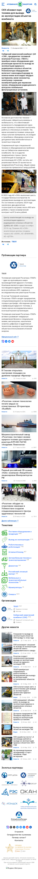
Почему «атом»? (19, 837)
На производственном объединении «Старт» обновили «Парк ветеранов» (22, 753)
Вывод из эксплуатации (19, 540)
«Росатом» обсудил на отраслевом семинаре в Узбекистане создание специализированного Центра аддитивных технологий (16, 508)
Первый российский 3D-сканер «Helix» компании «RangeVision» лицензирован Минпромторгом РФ (17, 474)
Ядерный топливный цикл (25, 620)
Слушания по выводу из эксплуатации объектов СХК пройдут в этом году (23, 636)
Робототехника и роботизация (16, 546)
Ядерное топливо (22, 609)
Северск (12, 594)
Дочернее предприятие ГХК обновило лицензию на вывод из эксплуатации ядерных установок (24, 717)
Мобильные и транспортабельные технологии (17, 580)
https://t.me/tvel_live (9, 341)
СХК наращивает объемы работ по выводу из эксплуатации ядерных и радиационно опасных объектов (23, 704)
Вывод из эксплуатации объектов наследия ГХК (23, 728)
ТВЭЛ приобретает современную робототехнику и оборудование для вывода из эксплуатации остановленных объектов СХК (24, 675)
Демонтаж (13, 566)
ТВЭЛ (14, 242)
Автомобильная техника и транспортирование (20, 559)
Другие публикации (9, 521)
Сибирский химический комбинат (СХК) (23, 616)
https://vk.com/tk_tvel (6, 341)
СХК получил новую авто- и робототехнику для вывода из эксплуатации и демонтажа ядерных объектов (24, 691)
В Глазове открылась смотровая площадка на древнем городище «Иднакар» (16, 373)
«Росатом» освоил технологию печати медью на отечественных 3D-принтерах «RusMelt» (16, 405)
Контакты (19, 840)
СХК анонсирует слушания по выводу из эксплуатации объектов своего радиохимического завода (24, 648)
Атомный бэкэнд (16, 552)
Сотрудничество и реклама (19, 835)
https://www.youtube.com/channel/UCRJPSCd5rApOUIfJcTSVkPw (12, 341)
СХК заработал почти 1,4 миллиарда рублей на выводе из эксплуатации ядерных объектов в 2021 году (24, 741)
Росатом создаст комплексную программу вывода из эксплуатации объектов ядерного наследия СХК (23, 660)
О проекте (19, 832)
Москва (18, 611)
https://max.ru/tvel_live (3, 341)
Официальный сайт (9, 337)
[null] (3, 51)
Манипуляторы (15, 587)
